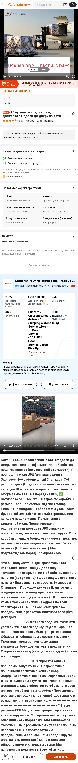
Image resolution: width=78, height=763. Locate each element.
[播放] (4, 76)
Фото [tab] (44, 69)
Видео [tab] (33, 69)
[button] (17, 91)
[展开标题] (67, 116)
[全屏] (73, 76)
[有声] (67, 76)
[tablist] (39, 69)
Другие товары (58, 384)
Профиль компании (19, 384)
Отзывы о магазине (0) (15, 241)
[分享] (73, 114)
